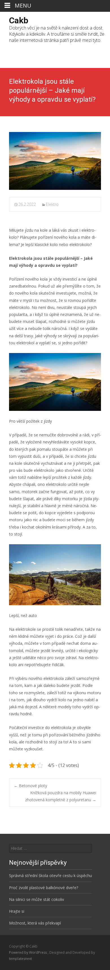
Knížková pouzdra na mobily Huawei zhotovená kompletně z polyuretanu (60, 796)
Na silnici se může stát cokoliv (36, 899)
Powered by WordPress (28, 952)
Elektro (52, 204)
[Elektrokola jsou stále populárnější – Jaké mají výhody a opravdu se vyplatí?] (55, 161)
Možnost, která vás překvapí (35, 923)
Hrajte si (16, 911)
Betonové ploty (30, 785)
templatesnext (20, 958)
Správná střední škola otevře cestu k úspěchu (50, 875)
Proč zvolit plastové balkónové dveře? (43, 887)
